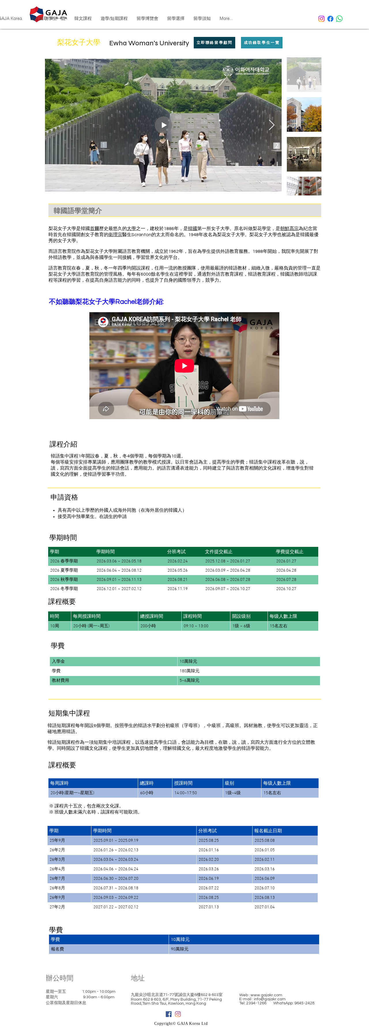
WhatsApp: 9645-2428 (294, 1003)
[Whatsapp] (339, 19)
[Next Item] (271, 125)
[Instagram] (321, 19)
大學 (131, 228)
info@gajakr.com (270, 999)
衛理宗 (115, 234)
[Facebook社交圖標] (169, 1014)
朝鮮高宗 (289, 228)
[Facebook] (330, 19)
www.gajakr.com (266, 995)
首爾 (94, 228)
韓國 (192, 228)
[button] (202, 18)
